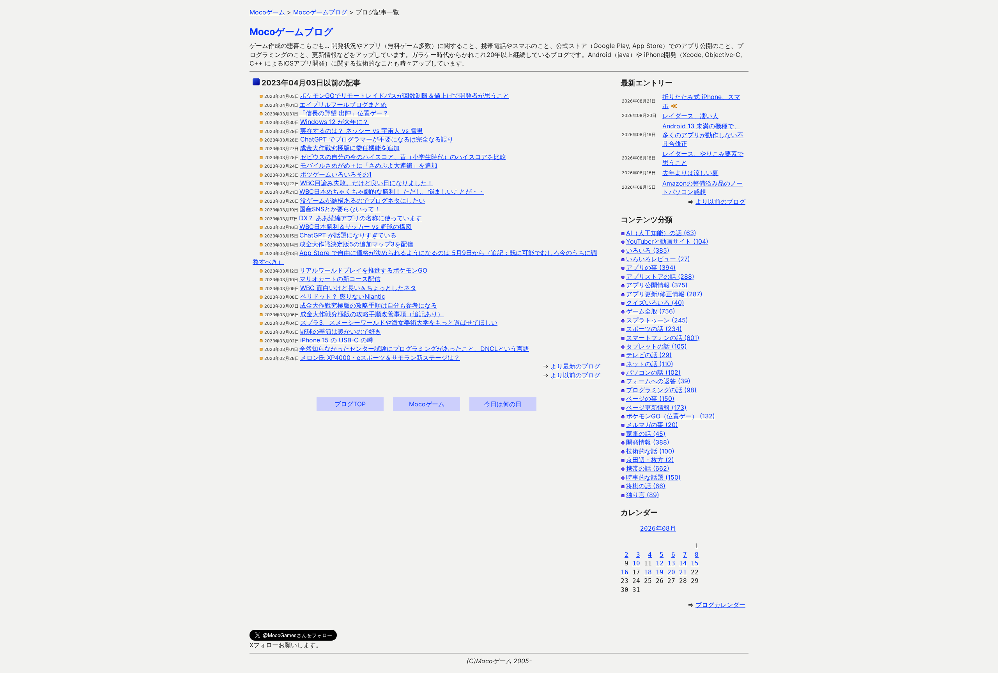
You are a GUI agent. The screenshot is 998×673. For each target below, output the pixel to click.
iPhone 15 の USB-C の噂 (336, 340)
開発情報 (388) (647, 442)
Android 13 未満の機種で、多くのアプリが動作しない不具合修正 (702, 134)
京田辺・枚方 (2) (650, 460)
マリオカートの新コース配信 (339, 279)
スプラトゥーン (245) (657, 320)
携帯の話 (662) (647, 468)
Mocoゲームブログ (291, 31)
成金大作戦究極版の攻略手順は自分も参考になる (368, 305)
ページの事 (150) (650, 398)
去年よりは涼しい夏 (690, 173)
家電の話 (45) (645, 433)
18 (648, 572)
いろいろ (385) (647, 250)
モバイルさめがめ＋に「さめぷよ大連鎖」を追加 (368, 165)
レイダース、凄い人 (690, 116)
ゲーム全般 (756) (650, 311)
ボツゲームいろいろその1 (336, 174)
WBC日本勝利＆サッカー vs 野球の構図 (355, 226)
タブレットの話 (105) (656, 346)
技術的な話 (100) (650, 451)
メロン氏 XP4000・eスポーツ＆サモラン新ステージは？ (380, 357)
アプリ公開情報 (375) (657, 285)
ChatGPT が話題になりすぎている (347, 235)
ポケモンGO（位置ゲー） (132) (670, 416)
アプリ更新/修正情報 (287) (664, 294)
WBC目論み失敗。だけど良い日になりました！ (366, 183)
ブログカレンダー (720, 605)
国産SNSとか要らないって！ (339, 209)
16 (624, 572)
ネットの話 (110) (649, 364)
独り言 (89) (642, 495)
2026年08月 (658, 528)
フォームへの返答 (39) (658, 381)
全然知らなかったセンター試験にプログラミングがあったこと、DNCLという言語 (414, 348)
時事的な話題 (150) (653, 477)
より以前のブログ (575, 375)
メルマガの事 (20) (652, 425)
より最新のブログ (575, 366)
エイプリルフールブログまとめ (343, 104)
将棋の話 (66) (645, 486)
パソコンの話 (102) (653, 372)
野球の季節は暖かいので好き (340, 331)
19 (660, 572)
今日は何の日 (503, 404)
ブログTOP (350, 404)
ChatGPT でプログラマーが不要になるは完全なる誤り (376, 139)
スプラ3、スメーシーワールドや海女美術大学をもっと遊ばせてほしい (398, 322)
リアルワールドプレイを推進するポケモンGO (363, 270)
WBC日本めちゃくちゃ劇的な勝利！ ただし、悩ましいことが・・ (391, 191)
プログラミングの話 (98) (661, 390)
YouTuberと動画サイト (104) (667, 241)
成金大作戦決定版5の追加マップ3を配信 (356, 244)
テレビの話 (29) (649, 355)
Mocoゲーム (426, 404)
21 (683, 572)
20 (671, 572)
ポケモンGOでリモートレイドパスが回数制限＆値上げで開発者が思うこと (404, 95)
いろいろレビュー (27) (658, 259)
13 (671, 563)
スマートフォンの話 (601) (662, 338)
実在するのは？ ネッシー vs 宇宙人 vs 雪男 (361, 131)
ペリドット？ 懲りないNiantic (342, 296)
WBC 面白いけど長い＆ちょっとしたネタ (358, 288)
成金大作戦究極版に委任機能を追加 (350, 148)
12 (660, 563)
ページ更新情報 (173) (656, 407)
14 (683, 563)
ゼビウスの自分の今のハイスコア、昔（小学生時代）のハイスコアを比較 (403, 157)
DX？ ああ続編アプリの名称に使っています (360, 218)
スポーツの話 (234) (654, 329)
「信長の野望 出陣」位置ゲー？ (344, 113)
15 (695, 563)
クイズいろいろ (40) (655, 302)
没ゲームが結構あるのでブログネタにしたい (362, 200)
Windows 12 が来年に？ (334, 122)
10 (636, 563)
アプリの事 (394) (651, 267)
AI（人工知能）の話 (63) (661, 233)
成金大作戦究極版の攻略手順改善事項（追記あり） (372, 314)
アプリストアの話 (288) (660, 276)
